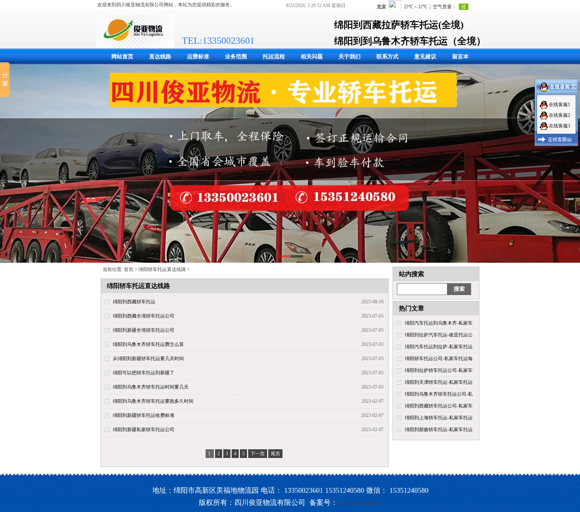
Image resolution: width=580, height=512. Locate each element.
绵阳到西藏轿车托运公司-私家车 (439, 406)
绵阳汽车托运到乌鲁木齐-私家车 (439, 323)
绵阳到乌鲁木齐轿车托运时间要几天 (151, 387)
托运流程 (274, 57)
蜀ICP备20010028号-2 (360, 503)
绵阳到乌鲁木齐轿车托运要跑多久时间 (153, 401)
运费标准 (198, 57)
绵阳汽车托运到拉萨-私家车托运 (439, 346)
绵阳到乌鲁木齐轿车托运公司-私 (439, 394)
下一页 (258, 453)
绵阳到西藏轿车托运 (134, 302)
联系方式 (387, 57)
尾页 (275, 453)
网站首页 (122, 57)
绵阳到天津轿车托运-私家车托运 (439, 382)
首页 (128, 269)
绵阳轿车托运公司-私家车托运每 (439, 358)
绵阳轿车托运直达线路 (162, 269)
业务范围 (236, 57)
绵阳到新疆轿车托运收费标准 (143, 415)
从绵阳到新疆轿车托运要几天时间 (148, 358)
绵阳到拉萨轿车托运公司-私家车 (439, 370)
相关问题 (312, 57)
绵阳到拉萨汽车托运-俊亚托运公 (439, 335)
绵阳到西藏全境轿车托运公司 (143, 316)
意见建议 (425, 57)
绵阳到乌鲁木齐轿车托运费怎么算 (148, 344)
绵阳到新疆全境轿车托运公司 (143, 330)
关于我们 (350, 57)
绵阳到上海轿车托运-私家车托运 (439, 417)
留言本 (460, 57)
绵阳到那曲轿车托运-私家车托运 (439, 429)
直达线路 (160, 57)
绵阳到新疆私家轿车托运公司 (143, 429)
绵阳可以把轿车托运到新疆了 (143, 373)
